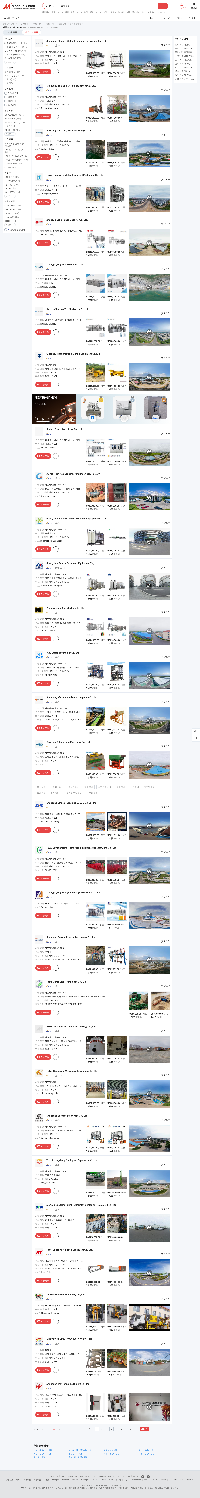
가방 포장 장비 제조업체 (43, 1453)
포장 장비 (88, 787)
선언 (63, 1476)
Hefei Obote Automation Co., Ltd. (69, 1249)
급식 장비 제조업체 (183, 59)
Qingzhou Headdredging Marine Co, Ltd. (73, 353)
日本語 (46, 1480)
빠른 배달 (12, 100)
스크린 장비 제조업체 (184, 56)
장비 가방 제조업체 (183, 44)
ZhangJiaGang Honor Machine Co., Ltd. (67, 219)
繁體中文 (37, 1480)
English (18, 1480)
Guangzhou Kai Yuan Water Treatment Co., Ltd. (77, 518)
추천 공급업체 (181, 39)
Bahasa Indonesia (187, 1480)
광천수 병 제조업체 (183, 75)
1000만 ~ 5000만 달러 (14, 150)
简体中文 (27, 1480)
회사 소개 (54, 1476)
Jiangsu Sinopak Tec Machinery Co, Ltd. (67, 309)
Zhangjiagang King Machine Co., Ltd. (65, 608)
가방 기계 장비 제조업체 (43, 1450)
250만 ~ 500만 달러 (16, 159)
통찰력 (135, 1476)
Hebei (10, 220)
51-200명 (12, 180)
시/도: (38, 108)
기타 (8, 83)
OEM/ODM (12, 93)
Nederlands (136, 1480)
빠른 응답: (39, 63)
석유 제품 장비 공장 (111, 1453)
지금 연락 (45, 71)
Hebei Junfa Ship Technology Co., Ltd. (66, 981)
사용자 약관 (72, 1476)
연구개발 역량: (41, 59)
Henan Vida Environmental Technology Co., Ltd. (71, 1026)
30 (54, 1429)
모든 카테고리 (13, 17)
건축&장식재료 (14, 54)
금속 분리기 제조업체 (60, 12)
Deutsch (75, 1480)
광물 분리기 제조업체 (79, 12)
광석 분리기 (74, 787)
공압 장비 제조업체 (76, 1453)
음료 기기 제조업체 (183, 63)
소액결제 (11, 104)
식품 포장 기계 (104, 787)
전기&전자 (12, 58)
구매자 (150, 17)
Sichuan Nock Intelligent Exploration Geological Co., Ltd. (81, 1205)
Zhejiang (11, 213)
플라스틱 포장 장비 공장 (78, 1457)
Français (55, 1480)
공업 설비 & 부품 (16, 46)
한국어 (118, 1480)
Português (85, 1480)
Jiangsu (11, 217)
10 (48, 1429)
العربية (126, 1480)
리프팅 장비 (149, 787)
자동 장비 (151, 12)
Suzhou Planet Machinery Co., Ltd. (64, 429)
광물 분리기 (58, 787)
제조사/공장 (14, 75)
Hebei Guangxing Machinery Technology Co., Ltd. (72, 1071)
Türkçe (163, 1480)
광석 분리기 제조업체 (98, 12)
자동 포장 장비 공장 (146, 1453)
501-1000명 (12, 192)
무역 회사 (12, 71)
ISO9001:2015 (14, 114)
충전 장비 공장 (39, 1457)
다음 (143, 1429)
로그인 (194, 7)
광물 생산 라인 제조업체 (186, 78)
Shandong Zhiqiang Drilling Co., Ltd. (71, 85)
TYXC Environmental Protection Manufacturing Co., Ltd (81, 847)
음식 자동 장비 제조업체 (186, 71)
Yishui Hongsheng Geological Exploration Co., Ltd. (72, 1160)
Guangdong (13, 205)
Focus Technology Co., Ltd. (103, 1485)
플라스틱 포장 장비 (73, 793)
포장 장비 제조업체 (116, 12)
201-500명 (11, 188)
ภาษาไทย (154, 1480)
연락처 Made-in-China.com (108, 1476)
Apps (179, 17)
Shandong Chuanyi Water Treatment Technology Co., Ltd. (76, 41)
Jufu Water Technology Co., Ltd (62, 652)
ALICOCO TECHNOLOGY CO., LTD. (69, 1339)
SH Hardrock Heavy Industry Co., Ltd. (65, 1294)
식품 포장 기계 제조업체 (135, 12)
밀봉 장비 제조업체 (183, 67)
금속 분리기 (42, 787)
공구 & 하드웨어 (15, 50)
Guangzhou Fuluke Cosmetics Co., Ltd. (72, 563)
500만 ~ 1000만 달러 (16, 155)
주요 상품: (39, 55)
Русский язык (107, 1480)
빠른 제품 (126, 1476)
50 (60, 1429)
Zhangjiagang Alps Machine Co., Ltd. (65, 264)
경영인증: (39, 675)
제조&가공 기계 (15, 43)
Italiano (96, 1480)
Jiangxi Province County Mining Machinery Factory (73, 473)
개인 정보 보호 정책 (87, 1476)
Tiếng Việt (173, 1480)
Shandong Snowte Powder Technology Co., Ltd (70, 937)
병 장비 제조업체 (110, 1450)
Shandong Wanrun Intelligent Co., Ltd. (72, 697)
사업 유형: (39, 51)
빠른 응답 (12, 97)
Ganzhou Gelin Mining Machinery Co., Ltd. (68, 742)
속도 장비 (134, 787)
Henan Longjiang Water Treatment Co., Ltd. (75, 175)
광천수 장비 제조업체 (147, 1450)
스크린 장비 (92, 793)
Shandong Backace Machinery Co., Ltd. (66, 1115)
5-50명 (11, 176)
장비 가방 (41, 793)
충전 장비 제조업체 (183, 48)
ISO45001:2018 (15, 122)
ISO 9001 (12, 130)
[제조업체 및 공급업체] (19, 6)
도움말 (167, 17)
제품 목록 (12, 32)
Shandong (12, 209)
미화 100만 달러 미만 (14, 144)
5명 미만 (11, 184)
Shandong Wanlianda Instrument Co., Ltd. (68, 1384)
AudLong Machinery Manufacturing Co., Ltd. (69, 130)
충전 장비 (55, 793)
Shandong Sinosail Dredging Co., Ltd (71, 803)
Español (65, 1480)
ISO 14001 (12, 118)
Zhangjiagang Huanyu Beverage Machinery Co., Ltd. (73, 892)
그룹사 (10, 79)
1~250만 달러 (13, 163)
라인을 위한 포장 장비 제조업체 (81, 1450)
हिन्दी (145, 1480)
